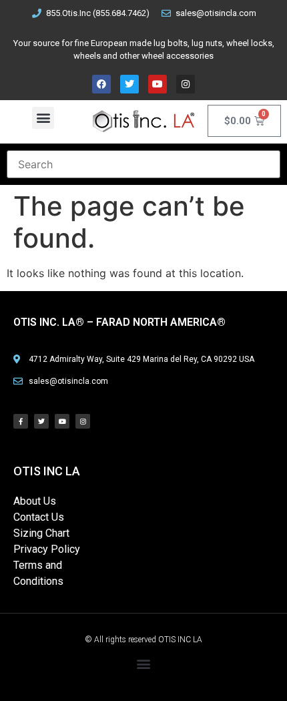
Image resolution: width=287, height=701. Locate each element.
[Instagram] (185, 84)
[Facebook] (101, 84)
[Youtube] (157, 84)
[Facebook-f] (20, 421)
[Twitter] (129, 84)
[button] (43, 118)
